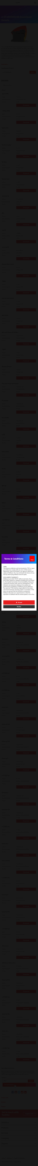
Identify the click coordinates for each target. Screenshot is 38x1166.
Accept (20, 602)
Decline (19, 607)
